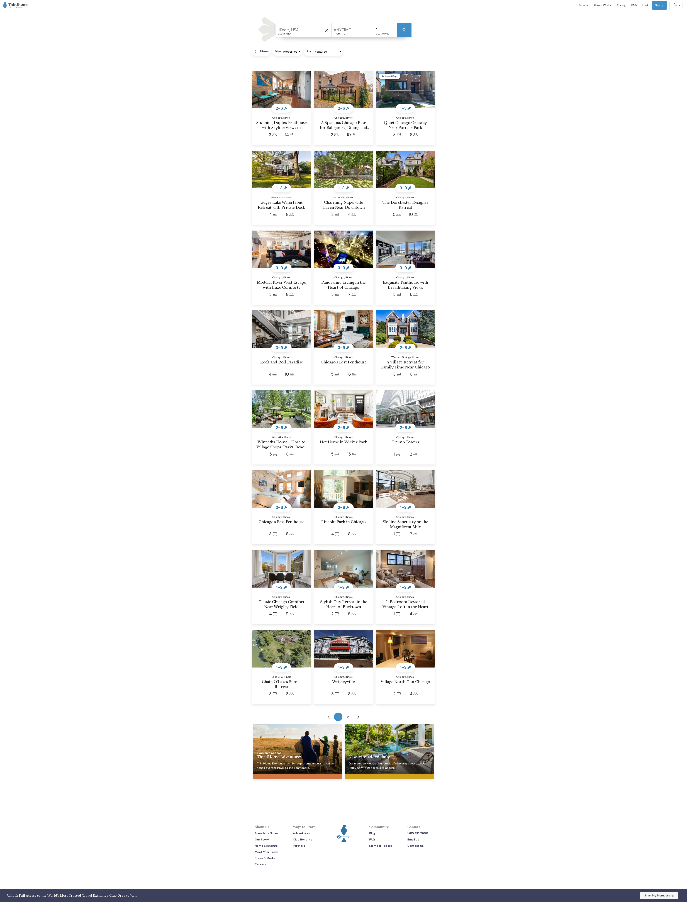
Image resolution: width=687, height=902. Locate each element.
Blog (372, 833)
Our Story (262, 839)
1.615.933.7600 (417, 833)
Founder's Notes (266, 833)
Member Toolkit (380, 846)
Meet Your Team (266, 852)
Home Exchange (266, 846)
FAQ (372, 839)
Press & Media (265, 858)
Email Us (413, 839)
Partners (299, 846)
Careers (260, 864)
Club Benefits (302, 839)
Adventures (301, 833)
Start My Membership (659, 895)
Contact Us (415, 846)
